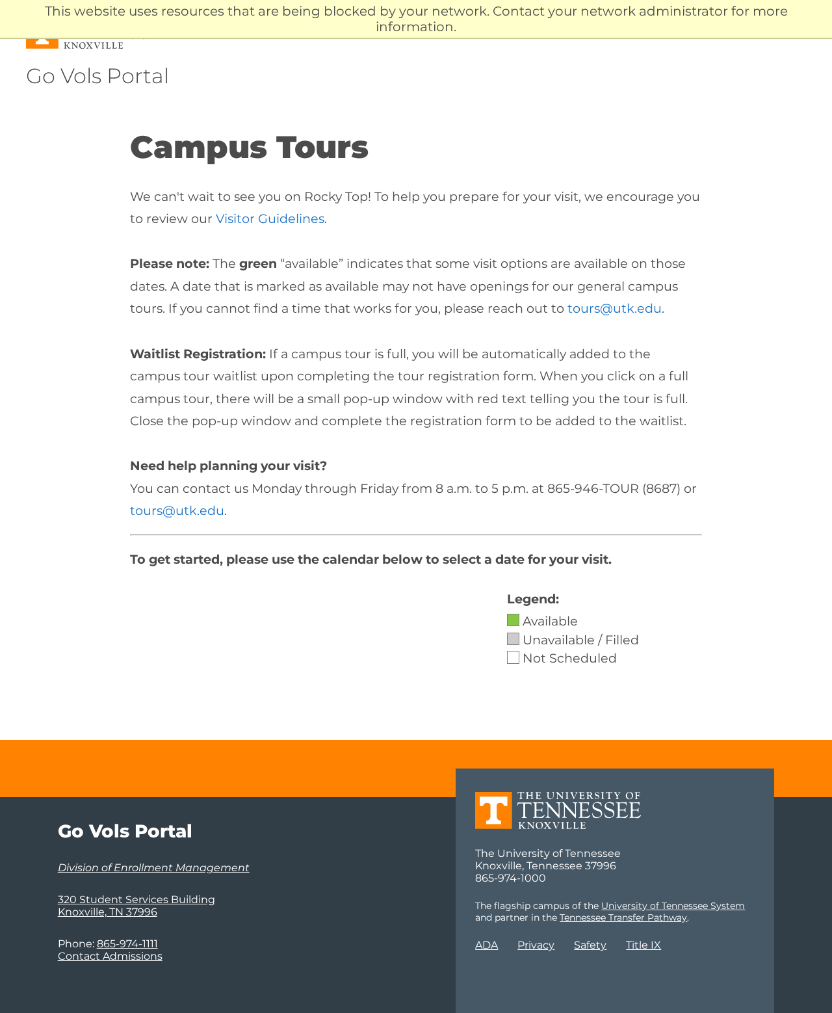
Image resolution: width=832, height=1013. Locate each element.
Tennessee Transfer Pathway (623, 917)
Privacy (535, 945)
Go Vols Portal (97, 75)
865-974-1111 (127, 944)
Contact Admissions (110, 956)
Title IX (643, 945)
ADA (486, 945)
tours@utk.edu (614, 308)
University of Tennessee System (673, 906)
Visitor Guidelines (270, 218)
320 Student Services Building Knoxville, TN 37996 (136, 905)
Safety (590, 945)
